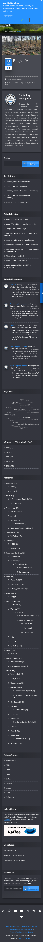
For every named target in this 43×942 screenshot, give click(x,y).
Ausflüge (13, 556)
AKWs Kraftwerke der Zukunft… (18, 219)
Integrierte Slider (12, 32)
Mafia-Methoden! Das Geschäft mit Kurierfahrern (18, 266)
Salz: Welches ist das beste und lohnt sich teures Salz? (20, 234)
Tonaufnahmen (11, 601)
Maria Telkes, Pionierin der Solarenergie (21, 224)
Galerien (9, 783)
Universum (14, 735)
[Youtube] (15, 911)
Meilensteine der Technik (24, 722)
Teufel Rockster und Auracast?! (17, 202)
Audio (12, 516)
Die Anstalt (14, 580)
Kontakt (9, 926)
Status (8, 779)
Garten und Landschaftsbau (20, 528)
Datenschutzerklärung (29, 926)
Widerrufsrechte (16, 932)
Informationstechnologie (19, 499)
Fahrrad (18, 612)
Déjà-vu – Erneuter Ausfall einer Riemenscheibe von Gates (24, 286)
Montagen (14, 503)
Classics (27, 623)
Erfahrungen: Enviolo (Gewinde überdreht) (22, 191)
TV (11, 641)
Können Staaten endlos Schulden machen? (22, 244)
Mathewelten (20, 710)
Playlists (13, 609)
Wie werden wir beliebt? (15, 256)
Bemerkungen (11, 760)
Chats (8, 792)
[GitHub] (9, 911)
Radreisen (14, 561)
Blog (12, 597)
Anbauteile (19, 524)
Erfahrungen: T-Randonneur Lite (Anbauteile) (17, 196)
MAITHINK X (15, 584)
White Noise (14, 646)
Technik (13, 718)
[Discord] (21, 911)
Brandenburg (24, 567)
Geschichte (14, 687)
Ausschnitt (14, 604)
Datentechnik (15, 674)
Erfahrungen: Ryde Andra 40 (16, 186)
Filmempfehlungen (17, 662)
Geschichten (10, 533)
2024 (8, 457)
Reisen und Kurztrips (14, 553)
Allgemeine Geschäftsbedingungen (21, 929)
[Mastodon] (3, 911)
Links (8, 770)
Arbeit (8, 496)
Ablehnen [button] (8, 20)
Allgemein (9, 483)
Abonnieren (33, 889)
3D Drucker (14, 511)
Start (6, 32)
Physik (12, 714)
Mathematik (14, 706)
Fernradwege (24, 572)
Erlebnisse (14, 536)
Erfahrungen (10, 508)
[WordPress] (34, 911)
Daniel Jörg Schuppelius (14, 79)
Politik (12, 544)
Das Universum (20, 739)
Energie (13, 678)
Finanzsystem (15, 683)
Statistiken (10, 593)
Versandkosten (28, 932)
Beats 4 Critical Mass (27, 616)
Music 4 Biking (25, 620)
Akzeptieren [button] (22, 20)
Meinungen (10, 540)
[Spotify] (40, 911)
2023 (7, 461)
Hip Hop (27, 628)
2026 (8, 447)
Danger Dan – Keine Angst (16, 229)
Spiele (12, 491)
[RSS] (27, 911)
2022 (7, 466)
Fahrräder (14, 520)
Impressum (16, 926)
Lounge (26, 632)
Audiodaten (10, 797)
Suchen (7, 158)
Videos (8, 788)
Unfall (12, 654)
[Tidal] (21, 917)
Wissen (8, 671)
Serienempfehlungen (18, 666)
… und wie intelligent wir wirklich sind (20, 240)
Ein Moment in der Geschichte (26, 695)
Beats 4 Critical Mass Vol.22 (16, 260)
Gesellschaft (15, 702)
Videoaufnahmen (12, 658)
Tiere (12, 726)
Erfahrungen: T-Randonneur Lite (18, 181)
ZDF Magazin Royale (18, 589)
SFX (12, 637)
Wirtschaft (14, 743)
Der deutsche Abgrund (23, 691)
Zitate (8, 774)
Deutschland (19, 564)
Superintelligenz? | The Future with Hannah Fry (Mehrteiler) (21, 250)
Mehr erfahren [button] (9, 16)
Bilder (8, 765)
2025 (7, 452)
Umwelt (13, 548)
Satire (8, 576)
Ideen (12, 486)
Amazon (7, 819)
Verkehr (9, 650)
